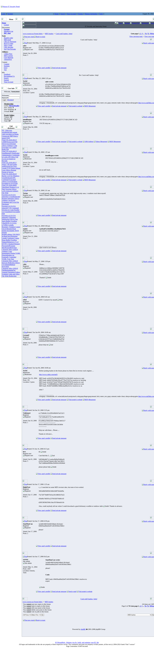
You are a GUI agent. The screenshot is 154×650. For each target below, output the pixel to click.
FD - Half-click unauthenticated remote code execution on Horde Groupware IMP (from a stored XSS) (10, 134)
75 (148, 34)
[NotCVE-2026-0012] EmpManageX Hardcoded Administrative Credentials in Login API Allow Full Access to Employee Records (10, 156)
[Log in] (120, 23)
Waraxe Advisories (91, 14)
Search (62, 14)
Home (56, 14)
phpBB (83, 629)
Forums (80, 14)
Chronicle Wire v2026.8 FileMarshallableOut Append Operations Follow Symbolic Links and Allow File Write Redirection (11, 272)
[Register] (126, 23)
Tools (101, 14)
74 (145, 34)
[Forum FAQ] (135, 23)
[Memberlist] (144, 23)
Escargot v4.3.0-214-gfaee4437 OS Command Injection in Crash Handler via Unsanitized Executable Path (11, 210)
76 (150, 34)
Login (3, 14)
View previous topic (136, 36)
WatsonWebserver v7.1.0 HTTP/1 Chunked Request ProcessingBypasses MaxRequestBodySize (11, 245)
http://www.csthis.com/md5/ (48, 374)
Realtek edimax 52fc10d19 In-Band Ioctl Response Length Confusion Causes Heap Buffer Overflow (11, 237)
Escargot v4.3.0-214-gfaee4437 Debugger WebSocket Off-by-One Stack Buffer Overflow (10, 218)
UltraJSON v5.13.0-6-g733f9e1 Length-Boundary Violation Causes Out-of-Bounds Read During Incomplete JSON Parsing (11, 227)
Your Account (71, 14)
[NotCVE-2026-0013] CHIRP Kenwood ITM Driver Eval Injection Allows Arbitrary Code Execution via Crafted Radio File (9, 144)
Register (10, 14)
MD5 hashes (49, 34)
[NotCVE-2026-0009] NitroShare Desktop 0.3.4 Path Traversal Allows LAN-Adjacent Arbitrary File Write (10, 189)
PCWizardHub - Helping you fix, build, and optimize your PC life (77, 642)
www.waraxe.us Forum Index (33, 34)
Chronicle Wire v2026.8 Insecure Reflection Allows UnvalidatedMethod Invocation (11, 263)
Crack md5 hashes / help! (64, 34)
